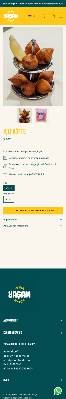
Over (6, 380)
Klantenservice (12, 333)
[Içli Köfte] (24, 115)
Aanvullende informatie (15, 225)
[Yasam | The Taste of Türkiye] (11, 16)
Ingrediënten (10, 219)
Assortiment (10, 320)
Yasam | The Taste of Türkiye (24, 394)
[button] (34, 16)
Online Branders (24, 397)
